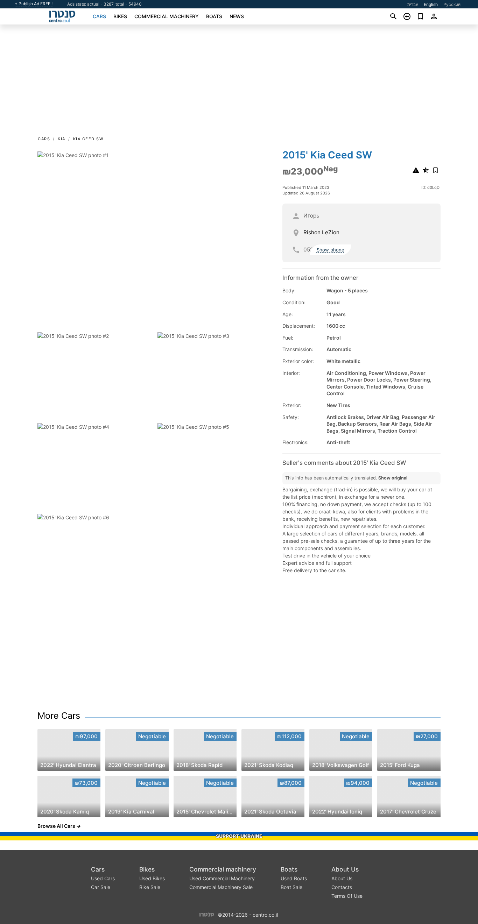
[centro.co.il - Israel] (206, 914)
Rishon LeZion (321, 232)
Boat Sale (291, 887)
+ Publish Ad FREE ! (33, 3)
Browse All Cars (56, 826)
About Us (345, 869)
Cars (99, 16)
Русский (452, 4)
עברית (412, 4)
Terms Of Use (347, 896)
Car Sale (100, 887)
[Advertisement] (239, 83)
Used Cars (103, 878)
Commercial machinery (166, 16)
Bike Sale (149, 887)
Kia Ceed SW (88, 138)
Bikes (120, 16)
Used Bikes (152, 878)
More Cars (58, 715)
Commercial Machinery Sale (221, 887)
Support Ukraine (239, 836)
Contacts (341, 887)
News (237, 16)
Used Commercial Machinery (222, 878)
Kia (61, 138)
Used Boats (294, 878)
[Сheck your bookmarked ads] (420, 16)
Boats (214, 16)
